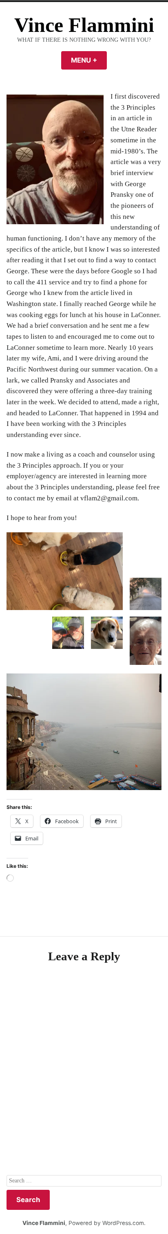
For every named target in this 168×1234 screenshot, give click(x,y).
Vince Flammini (84, 25)
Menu (89, 60)
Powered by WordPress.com (106, 1223)
